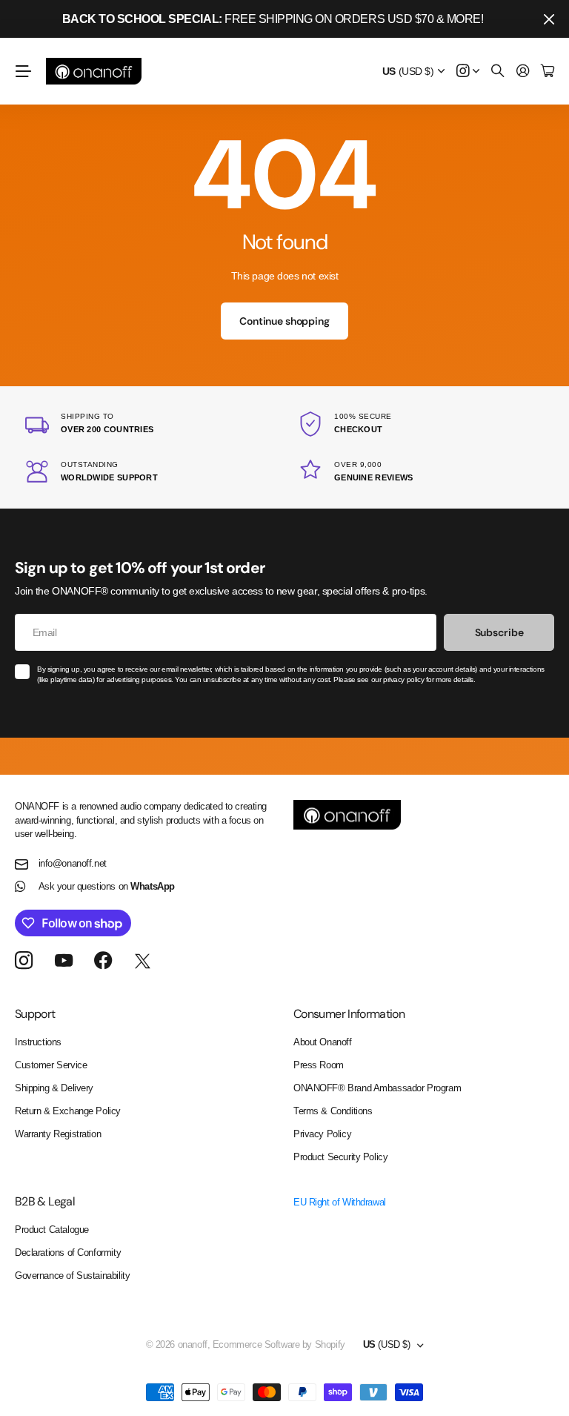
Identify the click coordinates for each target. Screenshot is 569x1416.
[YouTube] (64, 961)
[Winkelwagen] (547, 71)
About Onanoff (322, 1042)
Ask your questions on (107, 886)
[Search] (498, 71)
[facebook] (103, 961)
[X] (142, 961)
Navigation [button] (23, 71)
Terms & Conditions (332, 1110)
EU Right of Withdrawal (339, 1202)
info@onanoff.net (73, 863)
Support (35, 1014)
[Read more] (468, 71)
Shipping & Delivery (54, 1088)
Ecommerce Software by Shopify (279, 1344)
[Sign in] (523, 71)
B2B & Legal (45, 1201)
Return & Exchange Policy (68, 1110)
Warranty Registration (58, 1133)
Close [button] (549, 19)
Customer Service (51, 1065)
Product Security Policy (340, 1156)
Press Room (318, 1065)
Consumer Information (349, 1014)
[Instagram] (24, 961)
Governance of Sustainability (72, 1275)
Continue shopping (284, 321)
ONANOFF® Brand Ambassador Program (377, 1088)
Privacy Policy (322, 1133)
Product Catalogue (52, 1229)
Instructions (38, 1042)
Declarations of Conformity (68, 1252)
